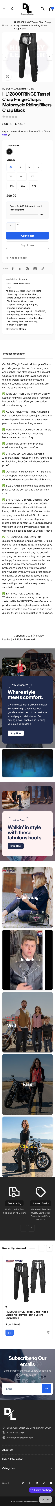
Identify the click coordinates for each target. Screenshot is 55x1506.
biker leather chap (28, 294)
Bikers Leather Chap (30, 297)
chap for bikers (14, 304)
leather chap (13, 314)
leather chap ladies (30, 314)
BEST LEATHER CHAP (31, 291)
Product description (14, 353)
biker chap (12, 294)
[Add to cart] (10, 1333)
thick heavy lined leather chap (22, 321)
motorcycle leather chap (30, 318)
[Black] (9, 151)
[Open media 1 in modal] (27, 57)
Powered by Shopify (36, 1501)
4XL (11, 185)
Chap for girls (30, 304)
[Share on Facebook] (12, 268)
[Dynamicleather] (10, 1420)
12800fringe (12, 291)
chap (30, 301)
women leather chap (17, 324)
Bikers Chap (13, 297)
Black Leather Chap (17, 301)
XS (10, 167)
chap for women (15, 308)
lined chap (12, 318)
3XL (33, 176)
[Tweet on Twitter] (20, 268)
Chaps (22, 329)
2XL (22, 176)
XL (10, 176)
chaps (27, 308)
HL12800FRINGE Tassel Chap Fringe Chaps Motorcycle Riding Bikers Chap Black (27, 1315)
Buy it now (27, 245)
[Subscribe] (46, 1388)
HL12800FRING (37, 311)
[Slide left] (5, 57)
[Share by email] (35, 268)
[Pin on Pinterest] (27, 268)
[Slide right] (49, 57)
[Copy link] (42, 268)
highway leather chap (18, 311)
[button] (4, 9)
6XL (34, 185)
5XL (23, 185)
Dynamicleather (23, 1501)
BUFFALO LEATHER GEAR (18, 88)
